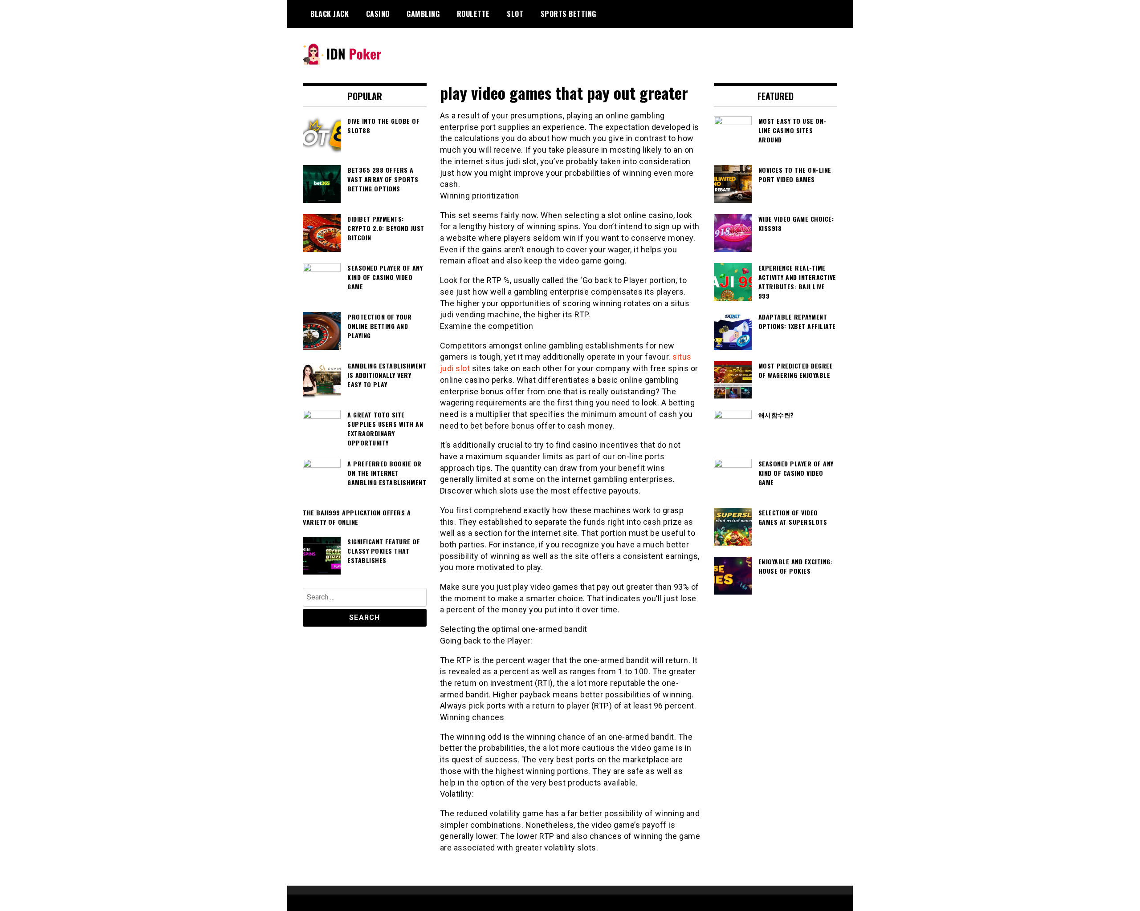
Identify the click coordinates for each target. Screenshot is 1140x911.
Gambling (423, 13)
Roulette (473, 13)
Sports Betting (568, 13)
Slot (515, 13)
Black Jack (329, 13)
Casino (378, 13)
